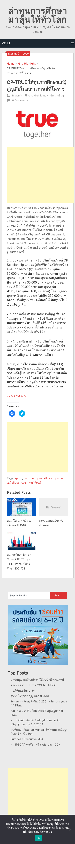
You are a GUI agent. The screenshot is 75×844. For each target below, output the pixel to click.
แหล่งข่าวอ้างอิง (16, 396)
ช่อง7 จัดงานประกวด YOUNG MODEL (34, 685)
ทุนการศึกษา (44, 478)
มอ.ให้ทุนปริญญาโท (23, 690)
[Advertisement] (40, 175)
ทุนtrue (29, 478)
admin (19, 95)
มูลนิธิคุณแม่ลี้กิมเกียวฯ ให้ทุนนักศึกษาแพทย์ (37, 679)
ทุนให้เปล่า (35, 482)
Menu (6, 43)
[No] (70, 829)
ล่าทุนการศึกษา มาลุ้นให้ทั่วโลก (37, 14)
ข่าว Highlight (27, 63)
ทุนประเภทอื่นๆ (55, 95)
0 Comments (20, 100)
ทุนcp (18, 478)
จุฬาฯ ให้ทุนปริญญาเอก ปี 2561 (30, 696)
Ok (38, 838)
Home (10, 63)
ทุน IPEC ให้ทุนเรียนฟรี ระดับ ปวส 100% (36, 744)
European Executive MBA (27, 739)
